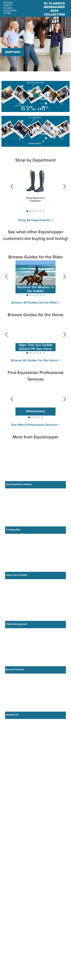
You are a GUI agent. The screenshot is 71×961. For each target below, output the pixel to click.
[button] (27, 211)
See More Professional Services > (35, 502)
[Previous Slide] (9, 186)
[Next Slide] (62, 186)
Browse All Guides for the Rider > (35, 380)
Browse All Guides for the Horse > (35, 437)
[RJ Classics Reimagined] (35, 132)
